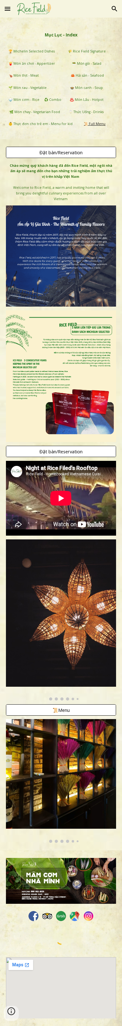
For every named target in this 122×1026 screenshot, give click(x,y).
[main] (61, 34)
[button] (7, 8)
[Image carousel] (61, 620)
